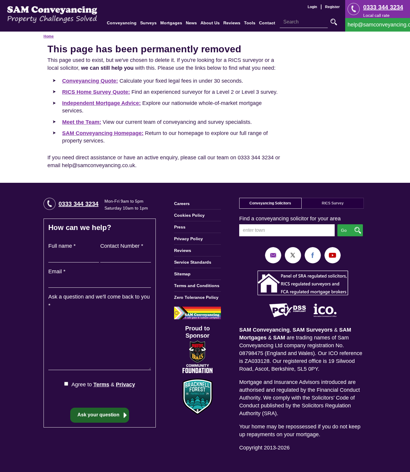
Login (312, 7)
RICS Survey (333, 203)
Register (332, 7)
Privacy (125, 385)
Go (334, 22)
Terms (101, 385)
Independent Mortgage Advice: (101, 103)
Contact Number (121, 246)
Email (56, 271)
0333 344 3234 (383, 7)
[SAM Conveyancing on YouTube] (332, 255)
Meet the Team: (81, 122)
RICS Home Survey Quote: (96, 92)
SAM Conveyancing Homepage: (102, 133)
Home (49, 36)
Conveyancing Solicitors (270, 203)
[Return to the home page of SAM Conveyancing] (52, 14)
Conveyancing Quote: (90, 81)
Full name (62, 246)
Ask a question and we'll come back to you (99, 301)
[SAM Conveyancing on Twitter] (293, 255)
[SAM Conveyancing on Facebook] (313, 255)
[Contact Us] (377, 25)
